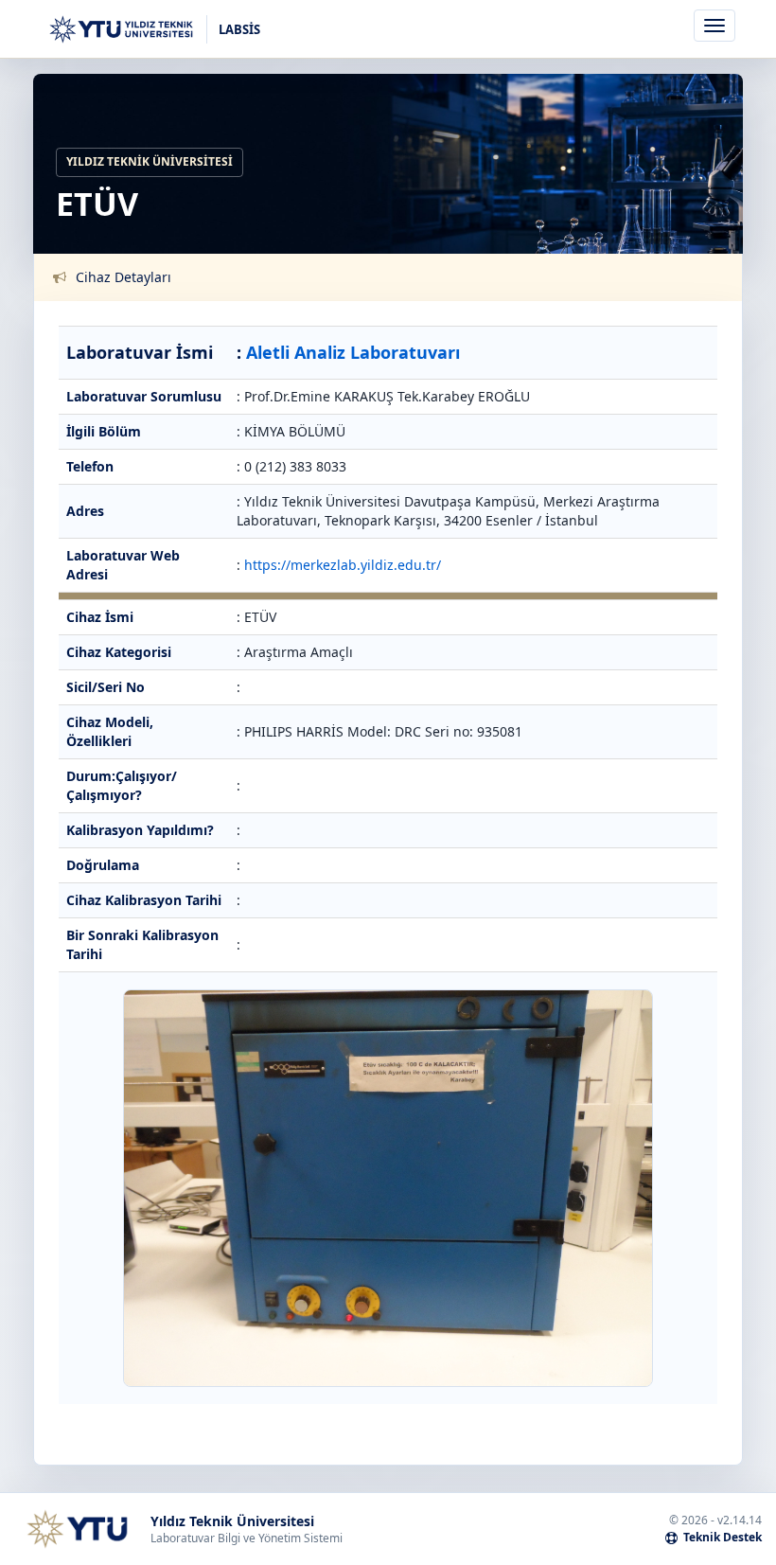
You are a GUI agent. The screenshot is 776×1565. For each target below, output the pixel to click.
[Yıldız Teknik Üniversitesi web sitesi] (76, 1529)
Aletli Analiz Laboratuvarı (353, 352)
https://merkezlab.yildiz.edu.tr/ (342, 565)
